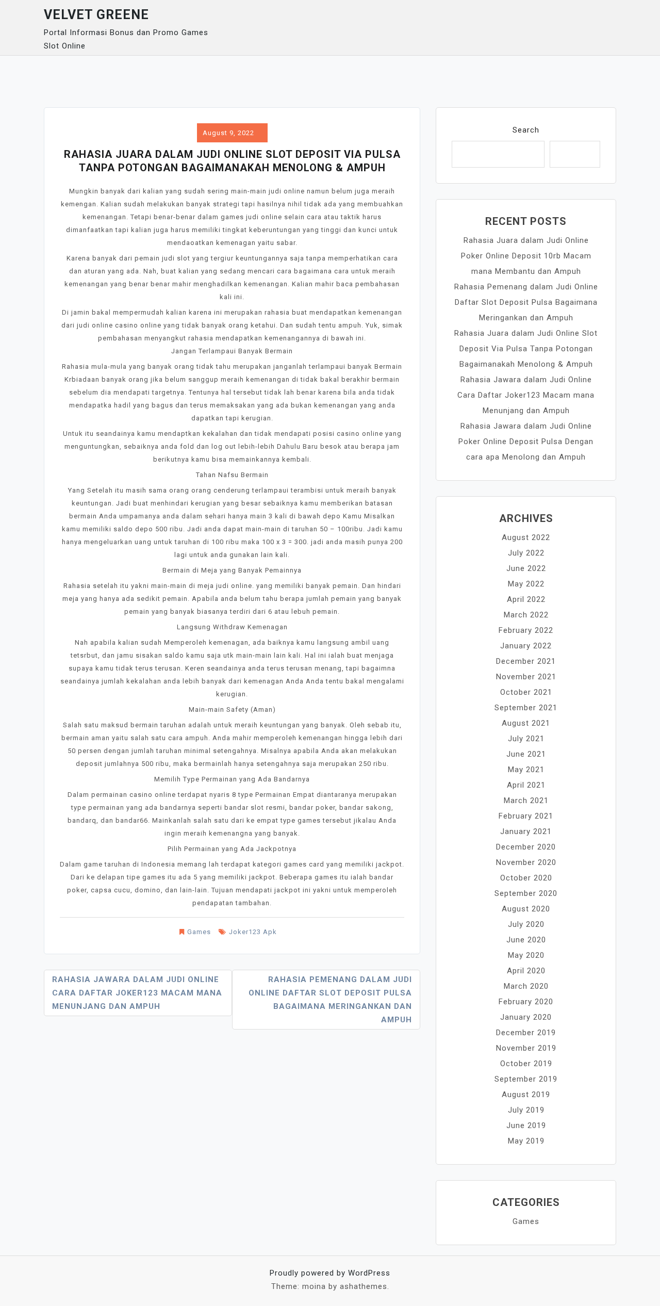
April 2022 (526, 599)
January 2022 (526, 645)
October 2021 (526, 692)
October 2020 (526, 878)
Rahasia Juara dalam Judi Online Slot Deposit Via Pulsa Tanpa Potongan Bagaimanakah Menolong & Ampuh (526, 349)
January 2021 (526, 831)
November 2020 (526, 862)
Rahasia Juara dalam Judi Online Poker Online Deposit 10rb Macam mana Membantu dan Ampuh (526, 256)
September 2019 (525, 1079)
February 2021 (526, 816)
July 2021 (526, 738)
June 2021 (526, 754)
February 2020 (526, 1001)
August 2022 (526, 537)
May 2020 (526, 955)
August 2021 (526, 723)
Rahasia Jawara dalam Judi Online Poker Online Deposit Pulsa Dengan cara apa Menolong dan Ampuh (525, 441)
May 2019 (526, 1141)
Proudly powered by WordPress (330, 1273)
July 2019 (526, 1110)
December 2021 (526, 661)
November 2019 (526, 1048)
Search (526, 130)
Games (199, 932)
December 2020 (526, 847)
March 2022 (526, 614)
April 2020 (526, 970)
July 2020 (526, 924)
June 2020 (526, 939)
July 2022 (526, 553)
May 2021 (526, 769)
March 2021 (526, 800)
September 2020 (525, 893)
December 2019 (526, 1032)
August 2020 (526, 908)
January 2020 (526, 1017)
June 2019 (526, 1125)
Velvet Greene (96, 14)
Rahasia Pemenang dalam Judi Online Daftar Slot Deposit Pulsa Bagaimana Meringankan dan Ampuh (330, 999)
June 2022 (526, 568)
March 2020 (526, 986)
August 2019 (526, 1094)
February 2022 (526, 630)
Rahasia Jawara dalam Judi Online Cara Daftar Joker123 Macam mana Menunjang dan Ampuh (137, 993)
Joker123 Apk (253, 932)
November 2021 (526, 676)
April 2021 (526, 785)
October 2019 (526, 1063)
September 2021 (525, 707)
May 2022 (526, 584)
